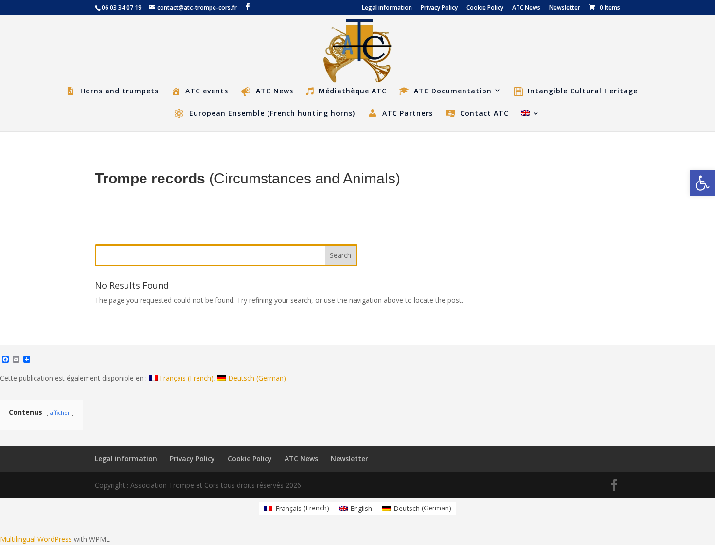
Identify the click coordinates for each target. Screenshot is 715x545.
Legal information (387, 8)
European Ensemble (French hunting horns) (272, 113)
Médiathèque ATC (353, 91)
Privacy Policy (439, 8)
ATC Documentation (453, 91)
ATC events (206, 91)
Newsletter (564, 8)
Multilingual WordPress (36, 539)
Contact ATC (484, 113)
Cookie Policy (484, 8)
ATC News (526, 8)
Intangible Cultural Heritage (583, 91)
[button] (702, 183)
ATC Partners (407, 113)
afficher (60, 412)
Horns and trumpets (119, 91)
